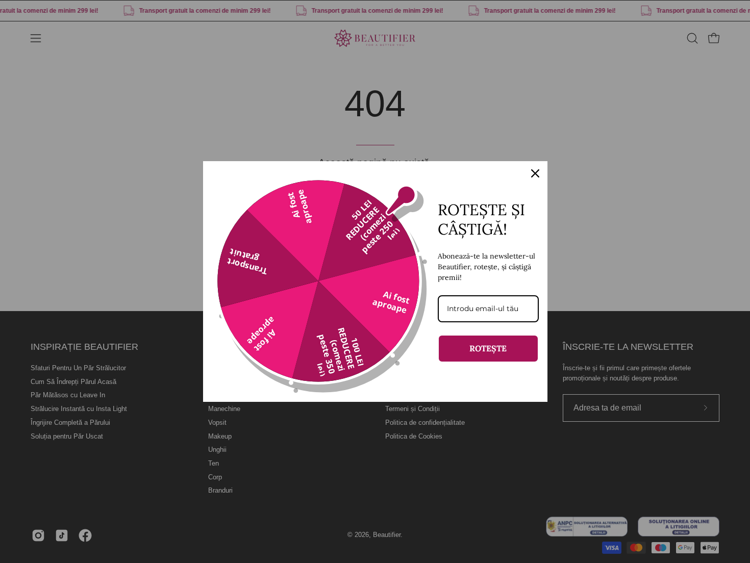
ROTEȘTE (488, 348)
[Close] (535, 173)
